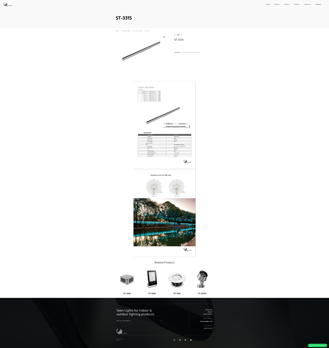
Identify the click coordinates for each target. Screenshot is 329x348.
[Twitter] (180, 340)
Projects (286, 4)
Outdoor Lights (126, 31)
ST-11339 (202, 294)
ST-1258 (152, 294)
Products (296, 4)
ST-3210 (127, 294)
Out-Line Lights (137, 31)
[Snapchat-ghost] (191, 340)
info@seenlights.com (206, 321)
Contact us (307, 4)
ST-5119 (177, 294)
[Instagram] (174, 340)
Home (268, 4)
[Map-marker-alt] (185, 340)
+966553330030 (208, 328)
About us (277, 4)
